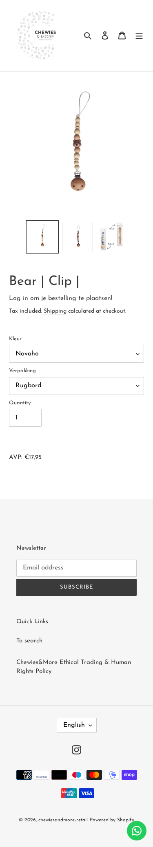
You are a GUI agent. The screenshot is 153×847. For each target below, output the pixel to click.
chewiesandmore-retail (63, 820)
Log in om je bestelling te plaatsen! (60, 298)
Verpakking (22, 370)
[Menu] (139, 35)
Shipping (55, 311)
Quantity (20, 403)
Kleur (15, 339)
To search (29, 641)
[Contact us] (136, 830)
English (74, 725)
